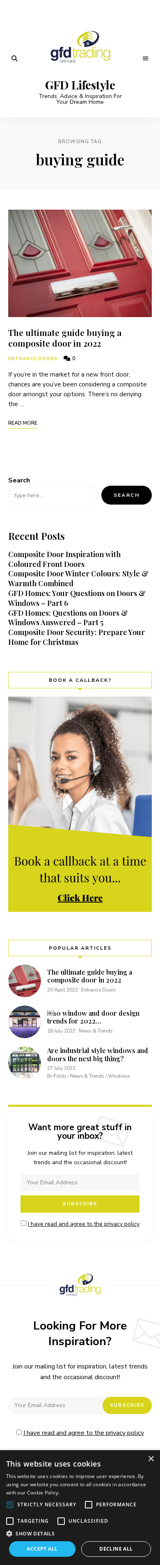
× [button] (151, 1459)
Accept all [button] (42, 1548)
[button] (10, 1504)
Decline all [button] (116, 1548)
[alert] (80, 1507)
